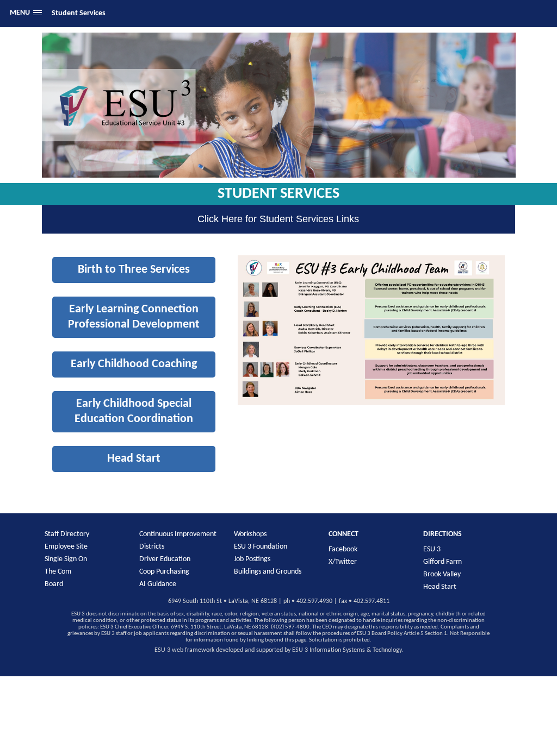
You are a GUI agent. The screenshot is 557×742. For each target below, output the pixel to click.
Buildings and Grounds (267, 572)
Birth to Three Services (134, 269)
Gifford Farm (442, 562)
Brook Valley (442, 574)
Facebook (343, 549)
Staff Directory (67, 534)
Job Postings (252, 559)
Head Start (133, 458)
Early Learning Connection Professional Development (134, 317)
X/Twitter (343, 562)
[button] (25, 13)
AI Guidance (157, 584)
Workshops (250, 534)
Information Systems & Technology (355, 650)
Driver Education (164, 559)
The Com (58, 572)
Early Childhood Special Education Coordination (134, 411)
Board (54, 584)
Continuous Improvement (177, 534)
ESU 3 (432, 549)
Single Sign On (66, 559)
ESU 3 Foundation (260, 547)
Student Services (79, 13)
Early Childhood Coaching (134, 364)
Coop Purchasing (164, 572)
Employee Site (66, 547)
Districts (151, 547)
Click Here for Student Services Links (278, 218)
